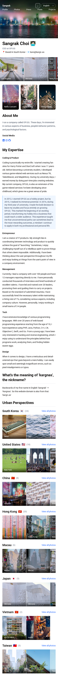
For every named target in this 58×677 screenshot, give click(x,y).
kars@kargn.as (37, 52)
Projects (52, 9)
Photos (17, 9)
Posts (39, 9)
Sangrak (6, 5)
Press (28, 9)
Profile (5, 9)
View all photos (49, 411)
